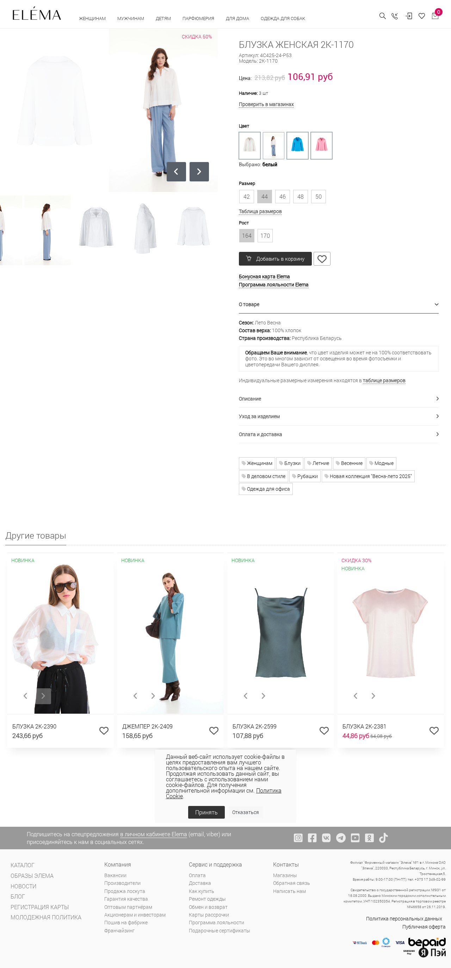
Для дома (238, 18)
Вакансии (115, 875)
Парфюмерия (199, 18)
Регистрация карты (40, 907)
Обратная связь (291, 883)
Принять (206, 812)
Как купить (201, 891)
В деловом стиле (265, 476)
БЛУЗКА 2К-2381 (364, 726)
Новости (23, 886)
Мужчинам (131, 18)
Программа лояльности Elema (274, 284)
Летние (320, 463)
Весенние (351, 463)
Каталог (23, 865)
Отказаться (245, 812)
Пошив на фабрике (126, 922)
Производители (122, 883)
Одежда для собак (283, 18)
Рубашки (307, 476)
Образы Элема (32, 875)
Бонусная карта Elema (264, 276)
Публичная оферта (424, 926)
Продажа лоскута (124, 891)
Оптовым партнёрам (128, 907)
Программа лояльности (216, 922)
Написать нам (289, 891)
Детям (164, 18)
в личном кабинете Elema (153, 834)
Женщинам (93, 18)
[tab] (339, 305)
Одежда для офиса (268, 488)
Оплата (197, 875)
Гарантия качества (126, 898)
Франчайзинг (119, 930)
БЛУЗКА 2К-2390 (34, 726)
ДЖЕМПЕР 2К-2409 (147, 726)
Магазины (285, 875)
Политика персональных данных (404, 918)
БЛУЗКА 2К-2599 (255, 726)
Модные (383, 463)
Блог (18, 896)
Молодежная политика (46, 917)
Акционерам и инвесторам (135, 914)
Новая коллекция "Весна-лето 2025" (370, 476)
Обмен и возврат (208, 907)
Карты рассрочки (209, 914)
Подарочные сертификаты (219, 930)
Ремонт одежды (207, 898)
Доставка (200, 883)
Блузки (292, 463)
